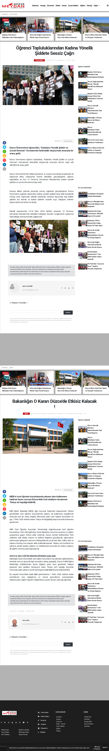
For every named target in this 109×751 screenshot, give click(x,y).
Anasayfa (5, 14)
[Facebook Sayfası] (2, 722)
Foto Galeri (44, 712)
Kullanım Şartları (24, 730)
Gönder (68, 312)
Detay (98, 747)
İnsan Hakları (73, 6)
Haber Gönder (23, 734)
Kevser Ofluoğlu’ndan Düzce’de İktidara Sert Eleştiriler (95, 204)
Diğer (96, 6)
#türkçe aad (30, 611)
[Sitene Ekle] (28, 722)
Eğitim (82, 6)
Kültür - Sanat (61, 6)
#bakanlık (21, 611)
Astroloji (87, 726)
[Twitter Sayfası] (5, 722)
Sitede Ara (87, 717)
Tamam (97, 749)
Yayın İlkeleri (5, 732)
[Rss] (20, 722)
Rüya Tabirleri (88, 724)
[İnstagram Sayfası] (9, 722)
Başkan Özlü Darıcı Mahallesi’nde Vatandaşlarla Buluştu (95, 74)
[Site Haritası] (24, 722)
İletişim (42, 732)
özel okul (48, 570)
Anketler (87, 719)
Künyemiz (43, 728)
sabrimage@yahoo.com (30, 290)
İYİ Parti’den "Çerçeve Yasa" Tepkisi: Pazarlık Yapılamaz (95, 266)
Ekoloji (89, 6)
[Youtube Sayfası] (13, 722)
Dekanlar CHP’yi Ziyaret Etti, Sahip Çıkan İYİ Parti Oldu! (94, 223)
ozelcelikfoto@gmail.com (30, 624)
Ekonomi (50, 6)
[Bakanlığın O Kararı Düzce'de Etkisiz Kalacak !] (38, 436)
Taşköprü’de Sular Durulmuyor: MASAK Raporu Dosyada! (95, 213)
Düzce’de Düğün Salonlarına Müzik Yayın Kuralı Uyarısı (94, 244)
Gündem (35, 6)
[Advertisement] (38, 121)
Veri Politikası (5, 734)
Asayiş (42, 6)
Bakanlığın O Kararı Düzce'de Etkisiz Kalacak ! (94, 120)
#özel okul (13, 611)
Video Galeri (44, 716)
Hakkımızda (5, 730)
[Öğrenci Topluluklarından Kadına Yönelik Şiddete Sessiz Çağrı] (38, 85)
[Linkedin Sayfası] (17, 722)
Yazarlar (43, 720)
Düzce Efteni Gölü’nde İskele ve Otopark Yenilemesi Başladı (95, 150)
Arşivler (43, 724)
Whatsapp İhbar (24, 732)
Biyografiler (88, 721)
